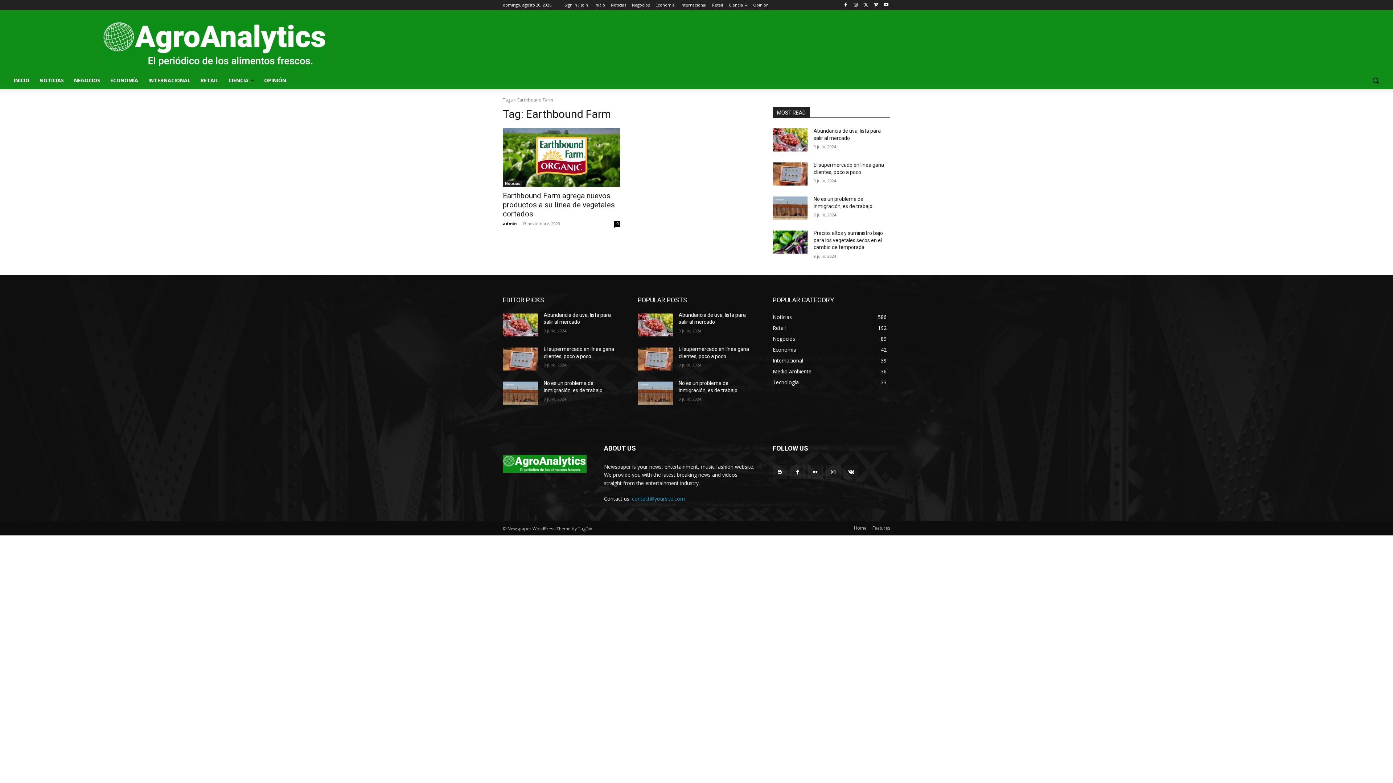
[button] (1375, 80)
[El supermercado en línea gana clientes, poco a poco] (790, 174)
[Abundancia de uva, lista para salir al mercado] (790, 140)
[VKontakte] (851, 472)
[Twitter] (866, 5)
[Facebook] (846, 5)
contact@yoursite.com (658, 498)
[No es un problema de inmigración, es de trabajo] (790, 208)
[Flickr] (815, 472)
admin (510, 223)
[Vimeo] (876, 5)
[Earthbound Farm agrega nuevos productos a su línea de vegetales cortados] (561, 157)
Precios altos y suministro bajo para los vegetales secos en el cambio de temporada (848, 240)
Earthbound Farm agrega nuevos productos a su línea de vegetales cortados (559, 204)
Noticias (512, 183)
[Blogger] (780, 472)
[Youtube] (886, 5)
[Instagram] (856, 5)
